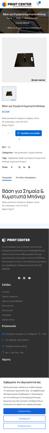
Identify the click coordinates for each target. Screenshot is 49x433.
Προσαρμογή (24, 418)
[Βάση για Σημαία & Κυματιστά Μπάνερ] (41, 42)
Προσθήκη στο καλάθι (30, 133)
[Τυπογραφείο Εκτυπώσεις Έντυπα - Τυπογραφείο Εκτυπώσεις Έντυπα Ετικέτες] (16, 4)
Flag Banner (13, 158)
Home (9, 18)
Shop (18, 18)
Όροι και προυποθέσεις (12, 301)
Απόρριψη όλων (24, 426)
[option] (24, 59)
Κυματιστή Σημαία (18, 161)
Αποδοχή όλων (24, 411)
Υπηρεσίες (6, 315)
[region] (24, 405)
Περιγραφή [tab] (7, 177)
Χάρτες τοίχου (8, 319)
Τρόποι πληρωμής (10, 296)
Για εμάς (6, 291)
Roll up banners (31, 18)
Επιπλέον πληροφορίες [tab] (26, 177)
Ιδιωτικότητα (8, 305)
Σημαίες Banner (22, 23)
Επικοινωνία (7, 310)
